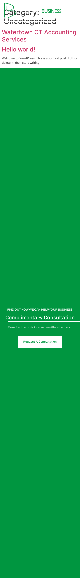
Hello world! (18, 49)
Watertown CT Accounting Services (39, 36)
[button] (73, 11)
